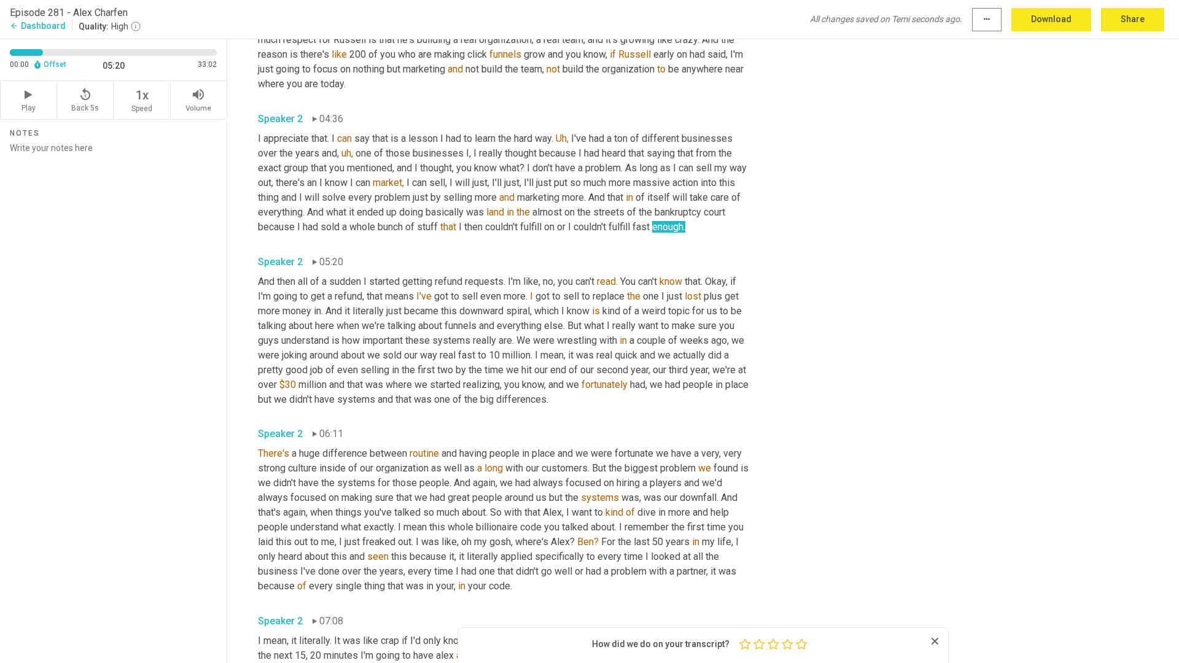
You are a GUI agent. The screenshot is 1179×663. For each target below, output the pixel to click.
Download (1051, 19)
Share (1133, 19)
